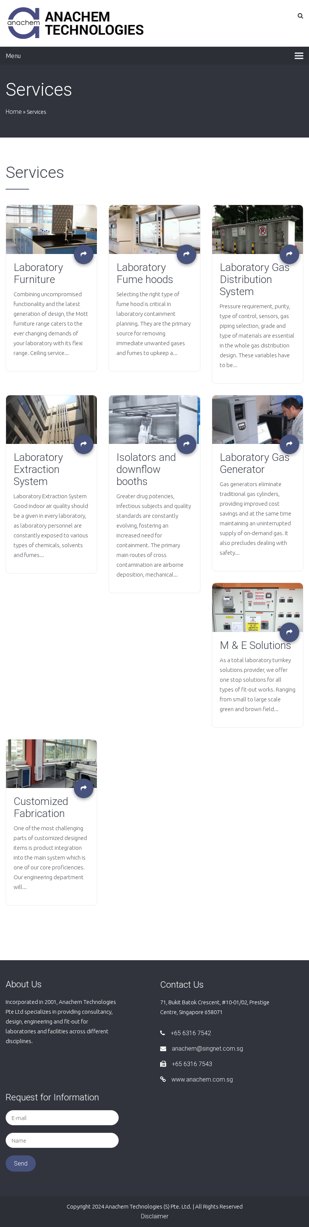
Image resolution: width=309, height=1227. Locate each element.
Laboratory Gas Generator (255, 463)
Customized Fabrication (41, 808)
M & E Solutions (255, 646)
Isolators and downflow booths (146, 469)
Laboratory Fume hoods (144, 274)
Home (14, 111)
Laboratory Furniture (38, 274)
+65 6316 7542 (191, 1033)
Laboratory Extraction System (38, 469)
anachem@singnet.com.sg (207, 1048)
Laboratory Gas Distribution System (255, 280)
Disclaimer (154, 1216)
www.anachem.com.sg (202, 1079)
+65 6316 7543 (192, 1064)
